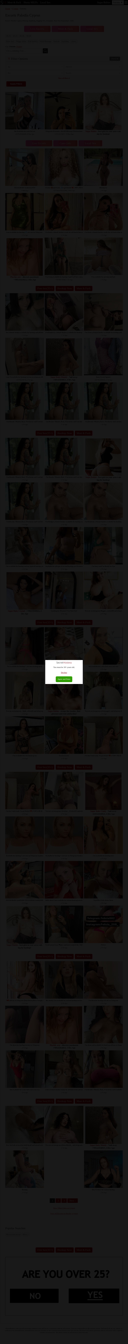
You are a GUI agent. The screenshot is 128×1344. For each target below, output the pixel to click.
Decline (64, 673)
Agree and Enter (64, 679)
